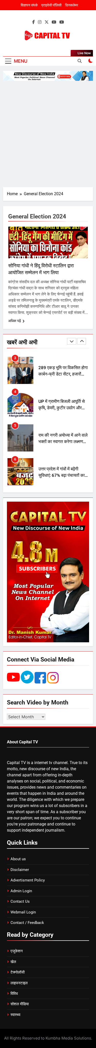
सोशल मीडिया (19, 1004)
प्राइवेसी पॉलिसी (51, 5)
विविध (14, 993)
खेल (13, 961)
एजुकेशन (16, 951)
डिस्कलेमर (71, 5)
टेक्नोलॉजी (17, 972)
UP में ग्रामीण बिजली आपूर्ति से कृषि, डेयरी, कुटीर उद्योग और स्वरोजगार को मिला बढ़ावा (61, 400)
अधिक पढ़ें (14, 320)
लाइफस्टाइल (19, 983)
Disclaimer (19, 869)
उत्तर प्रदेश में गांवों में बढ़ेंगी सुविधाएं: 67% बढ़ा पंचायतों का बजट (61, 468)
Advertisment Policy (27, 880)
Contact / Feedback (27, 922)
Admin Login (21, 891)
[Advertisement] (48, 134)
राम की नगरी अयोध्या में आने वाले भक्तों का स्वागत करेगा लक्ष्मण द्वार (63, 434)
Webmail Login (23, 912)
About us (18, 859)
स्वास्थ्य (15, 1014)
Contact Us (20, 901)
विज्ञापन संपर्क (29, 5)
